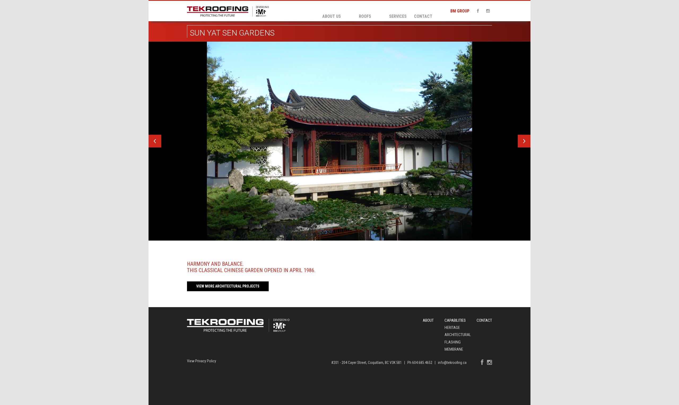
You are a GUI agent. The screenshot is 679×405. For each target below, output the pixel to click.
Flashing (453, 342)
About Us (331, 16)
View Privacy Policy (201, 361)
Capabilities (455, 320)
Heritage (452, 327)
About (428, 320)
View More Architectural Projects (227, 286)
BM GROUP (459, 11)
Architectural (458, 334)
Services (398, 16)
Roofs (365, 16)
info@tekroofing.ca (452, 362)
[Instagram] (486, 11)
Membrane (454, 349)
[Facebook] (476, 11)
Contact (423, 16)
